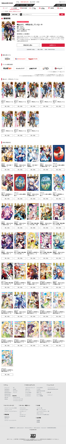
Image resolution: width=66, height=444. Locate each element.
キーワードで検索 (5, 14)
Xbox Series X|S (7, 395)
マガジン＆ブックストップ (30, 387)
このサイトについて (20, 427)
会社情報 (38, 420)
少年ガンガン (27, 389)
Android (14, 389)
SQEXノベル (39, 392)
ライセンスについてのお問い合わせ (43, 414)
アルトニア (6, 418)
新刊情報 (6, 11)
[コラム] (31, 5)
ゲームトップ (7, 387)
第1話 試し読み (27, 45)
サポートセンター (37, 427)
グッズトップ (50, 395)
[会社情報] (58, 5)
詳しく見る (7, 106)
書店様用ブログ (12, 427)
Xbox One (6, 397)
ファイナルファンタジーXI (17, 400)
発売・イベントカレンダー (41, 409)
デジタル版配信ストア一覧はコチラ (57, 71)
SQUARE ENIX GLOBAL (51, 427)
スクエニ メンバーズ (8, 409)
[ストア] (18, 5)
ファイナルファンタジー (24, 409)
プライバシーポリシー (29, 427)
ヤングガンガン (28, 394)
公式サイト (53, 45)
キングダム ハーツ (23, 411)
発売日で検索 (14, 14)
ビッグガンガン (28, 395)
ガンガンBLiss (39, 394)
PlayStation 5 (7, 389)
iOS (13, 387)
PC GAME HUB (22, 416)
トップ (2, 11)
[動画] (27, 5)
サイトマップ (43, 427)
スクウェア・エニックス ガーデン (10, 420)
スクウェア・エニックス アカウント (11, 411)
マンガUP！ (39, 389)
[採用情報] (63, 5)
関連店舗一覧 (7, 417)
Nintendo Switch (8, 394)
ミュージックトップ (51, 387)
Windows (6, 399)
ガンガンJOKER (28, 392)
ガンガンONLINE (40, 387)
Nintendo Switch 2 (8, 392)
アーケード (15, 392)
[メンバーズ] (22, 5)
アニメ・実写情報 (40, 395)
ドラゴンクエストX (16, 397)
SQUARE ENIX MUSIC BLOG (53, 389)
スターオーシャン (23, 414)
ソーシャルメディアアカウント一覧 (43, 411)
